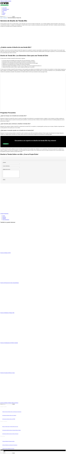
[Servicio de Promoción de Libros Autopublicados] (25, 280)
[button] (3, 14)
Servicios (5, 17)
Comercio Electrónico (4, 213)
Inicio (1, 17)
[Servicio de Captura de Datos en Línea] (25, 370)
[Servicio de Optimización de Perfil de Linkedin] (25, 340)
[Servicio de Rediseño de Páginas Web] (25, 310)
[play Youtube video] (33, 92)
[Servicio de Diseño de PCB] (25, 250)
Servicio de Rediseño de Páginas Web (7, 312)
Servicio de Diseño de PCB (5, 252)
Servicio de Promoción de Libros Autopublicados (9, 282)
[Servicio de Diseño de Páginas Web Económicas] (25, 400)
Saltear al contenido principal (5, 0)
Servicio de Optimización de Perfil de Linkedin (9, 342)
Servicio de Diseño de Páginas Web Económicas (9, 402)
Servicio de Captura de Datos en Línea (7, 372)
